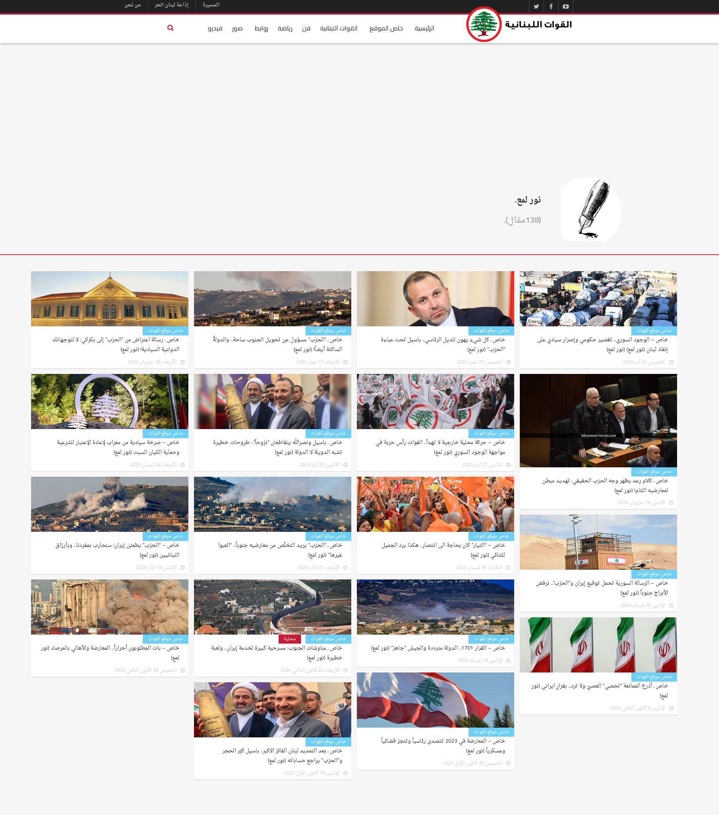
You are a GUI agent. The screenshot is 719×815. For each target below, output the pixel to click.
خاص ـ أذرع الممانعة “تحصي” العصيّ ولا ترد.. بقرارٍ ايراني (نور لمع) (599, 691)
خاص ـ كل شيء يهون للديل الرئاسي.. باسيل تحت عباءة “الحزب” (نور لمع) (443, 345)
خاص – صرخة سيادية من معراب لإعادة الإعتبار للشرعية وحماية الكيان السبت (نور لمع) (118, 448)
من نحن (132, 5)
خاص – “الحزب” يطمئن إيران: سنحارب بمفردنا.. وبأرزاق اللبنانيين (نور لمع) (117, 550)
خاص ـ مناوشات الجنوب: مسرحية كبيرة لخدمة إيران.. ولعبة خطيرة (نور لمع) (276, 653)
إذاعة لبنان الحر (172, 5)
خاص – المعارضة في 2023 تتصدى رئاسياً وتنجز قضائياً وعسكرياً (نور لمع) (443, 746)
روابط (261, 28)
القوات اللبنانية (339, 28)
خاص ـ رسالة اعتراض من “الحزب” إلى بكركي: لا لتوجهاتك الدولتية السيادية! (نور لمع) (115, 345)
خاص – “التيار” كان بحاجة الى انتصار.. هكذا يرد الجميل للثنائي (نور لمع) (443, 550)
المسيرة (211, 5)
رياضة (285, 28)
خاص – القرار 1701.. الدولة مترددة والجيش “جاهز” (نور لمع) (438, 648)
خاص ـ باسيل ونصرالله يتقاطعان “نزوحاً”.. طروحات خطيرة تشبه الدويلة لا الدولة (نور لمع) (277, 448)
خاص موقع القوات (654, 331)
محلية (290, 639)
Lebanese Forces (519, 24)
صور (237, 28)
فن (306, 28)
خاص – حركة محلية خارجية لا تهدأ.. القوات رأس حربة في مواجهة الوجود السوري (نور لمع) (440, 448)
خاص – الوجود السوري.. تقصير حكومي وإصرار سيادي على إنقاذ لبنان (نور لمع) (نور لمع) (602, 345)
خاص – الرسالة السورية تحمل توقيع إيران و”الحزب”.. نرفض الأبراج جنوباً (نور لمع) (602, 588)
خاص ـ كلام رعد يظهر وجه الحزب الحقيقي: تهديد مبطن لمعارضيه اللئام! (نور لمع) (605, 486)
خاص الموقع (386, 28)
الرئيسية (424, 28)
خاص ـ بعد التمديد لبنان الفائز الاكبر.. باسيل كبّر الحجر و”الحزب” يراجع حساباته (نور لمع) (282, 756)
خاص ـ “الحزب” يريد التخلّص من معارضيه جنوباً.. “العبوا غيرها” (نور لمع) (280, 550)
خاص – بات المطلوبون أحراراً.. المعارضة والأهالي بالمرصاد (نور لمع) (110, 653)
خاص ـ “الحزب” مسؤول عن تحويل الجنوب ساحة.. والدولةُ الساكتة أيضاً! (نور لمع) (277, 345)
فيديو (215, 28)
